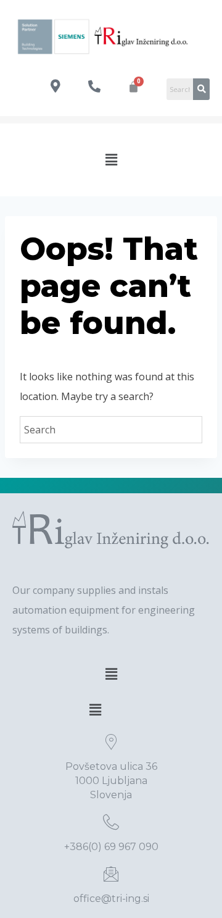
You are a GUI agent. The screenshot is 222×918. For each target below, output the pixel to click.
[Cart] (133, 86)
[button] (111, 160)
